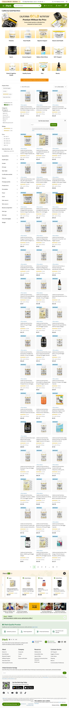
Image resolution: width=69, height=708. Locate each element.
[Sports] (11, 50)
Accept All (64, 705)
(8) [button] (4, 120)
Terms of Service (11, 678)
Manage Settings (55, 705)
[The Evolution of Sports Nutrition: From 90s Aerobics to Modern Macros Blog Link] (60, 608)
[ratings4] (8, 130)
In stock (4, 91)
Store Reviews (5, 654)
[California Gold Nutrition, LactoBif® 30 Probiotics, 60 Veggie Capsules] (13, 584)
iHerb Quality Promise (7, 662)
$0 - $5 (5, 136)
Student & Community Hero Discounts (40, 659)
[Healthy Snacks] (27, 66)
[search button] (39, 5)
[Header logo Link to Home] (8, 6)
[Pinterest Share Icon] (17, 693)
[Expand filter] (17, 156)
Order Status (54, 656)
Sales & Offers (37, 656)
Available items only (8, 102)
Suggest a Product (55, 654)
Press (19, 656)
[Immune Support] (27, 50)
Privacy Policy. (45, 677)
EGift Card (36, 662)
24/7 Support (54, 652)
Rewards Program (6, 656)
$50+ (5, 145)
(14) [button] (5, 118)
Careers (20, 654)
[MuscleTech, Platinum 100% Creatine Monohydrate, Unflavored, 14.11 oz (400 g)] (59, 584)
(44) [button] (5, 115)
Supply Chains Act (23, 703)
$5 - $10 (5, 138)
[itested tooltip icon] (9, 105)
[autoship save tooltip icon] (11, 149)
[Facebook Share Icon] (4, 693)
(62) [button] (5, 113)
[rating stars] (23, 112)
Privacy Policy (4, 678)
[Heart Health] (27, 34)
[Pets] (42, 66)
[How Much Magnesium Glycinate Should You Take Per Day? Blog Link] (46, 608)
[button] (66, 2)
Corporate (20, 652)
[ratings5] (8, 128)
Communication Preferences (57, 662)
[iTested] (5, 105)
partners (60, 702)
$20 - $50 (6, 143)
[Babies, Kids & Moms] (42, 50)
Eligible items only (8, 151)
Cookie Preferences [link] (31, 703)
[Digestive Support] (42, 34)
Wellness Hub (37, 652)
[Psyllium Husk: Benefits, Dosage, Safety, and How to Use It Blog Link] (22, 608)
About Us (4, 652)
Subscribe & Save (6, 97)
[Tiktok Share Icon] (25, 693)
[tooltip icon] (11, 573)
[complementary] (31, 703)
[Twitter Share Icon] (8, 693)
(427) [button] (7, 111)
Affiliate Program (6, 658)
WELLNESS (34, 606)
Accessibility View (38, 654)
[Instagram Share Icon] (21, 693)
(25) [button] (6, 117)
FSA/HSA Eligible (6, 88)
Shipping (53, 658)
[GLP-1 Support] (58, 50)
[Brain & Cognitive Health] (11, 66)
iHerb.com (4, 698)
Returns (52, 660)
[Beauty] (58, 66)
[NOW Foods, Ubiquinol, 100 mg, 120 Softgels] (44, 584)
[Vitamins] (11, 34)
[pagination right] (56, 567)
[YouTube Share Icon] (12, 693)
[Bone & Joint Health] (58, 34)
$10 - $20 (6, 140)
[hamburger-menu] (3, 5)
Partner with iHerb (22, 658)
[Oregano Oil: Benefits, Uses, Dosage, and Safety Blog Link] (9, 608)
